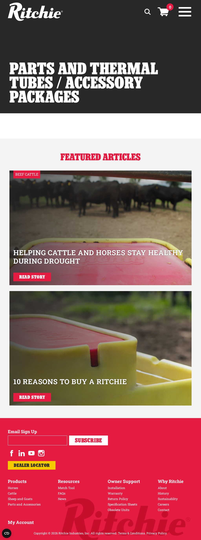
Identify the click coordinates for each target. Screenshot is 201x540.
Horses (13, 488)
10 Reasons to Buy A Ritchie (70, 381)
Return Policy (118, 499)
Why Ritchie (171, 481)
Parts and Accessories (24, 504)
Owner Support (124, 481)
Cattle (12, 493)
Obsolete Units (118, 510)
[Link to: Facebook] (12, 453)
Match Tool (66, 488)
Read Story (32, 277)
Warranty (115, 493)
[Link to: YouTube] (31, 453)
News (62, 499)
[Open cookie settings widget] (6, 533)
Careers (163, 504)
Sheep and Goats (20, 499)
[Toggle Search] (147, 11)
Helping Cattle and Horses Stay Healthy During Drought (98, 257)
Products (17, 481)
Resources (68, 481)
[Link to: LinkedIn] (22, 453)
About (162, 488)
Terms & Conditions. (132, 533)
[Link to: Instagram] (41, 453)
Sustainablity (168, 499)
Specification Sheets (122, 504)
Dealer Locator (32, 465)
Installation (116, 488)
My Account (21, 522)
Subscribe (88, 440)
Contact (163, 510)
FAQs (61, 493)
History (163, 493)
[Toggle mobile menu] (185, 11)
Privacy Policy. (156, 533)
